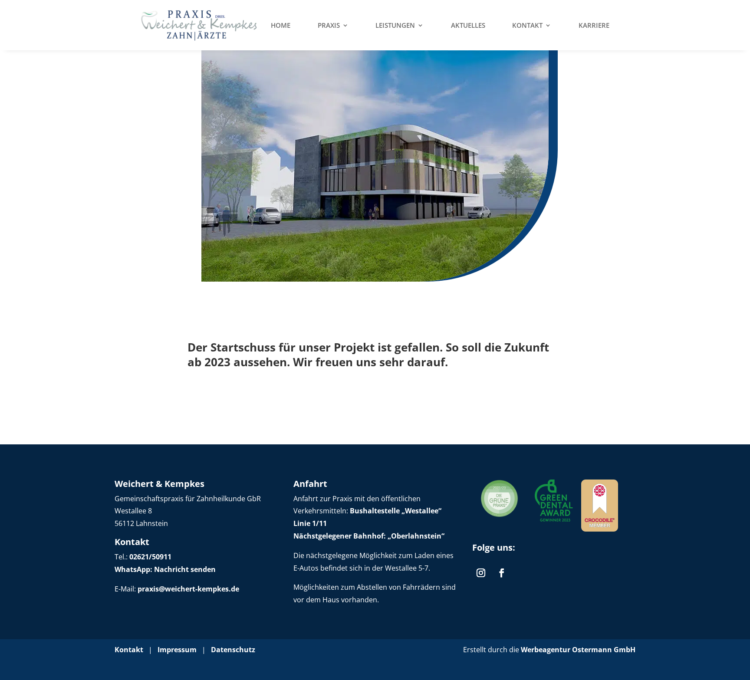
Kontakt (527, 25)
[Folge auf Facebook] (501, 572)
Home (280, 25)
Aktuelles (468, 25)
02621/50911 (150, 557)
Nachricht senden (184, 569)
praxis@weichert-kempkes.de (188, 589)
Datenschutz (233, 649)
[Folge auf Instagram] (481, 572)
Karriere (594, 25)
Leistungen (395, 25)
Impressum (177, 649)
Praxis (329, 25)
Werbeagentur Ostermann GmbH (578, 649)
